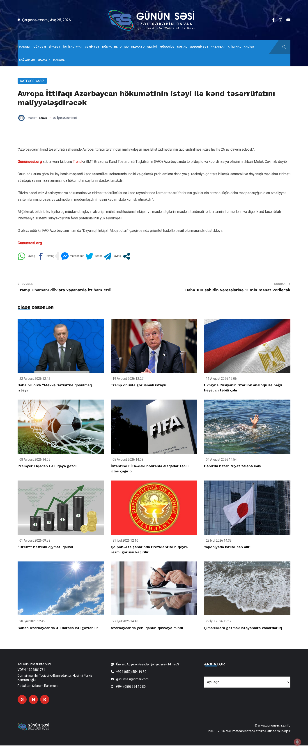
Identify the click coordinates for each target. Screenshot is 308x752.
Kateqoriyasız (32, 81)
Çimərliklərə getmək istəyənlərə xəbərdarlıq (243, 628)
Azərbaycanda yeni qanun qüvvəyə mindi (147, 628)
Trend (77, 161)
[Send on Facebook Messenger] (72, 256)
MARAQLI (59, 59)
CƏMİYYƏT (92, 46)
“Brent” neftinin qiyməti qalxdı (45, 547)
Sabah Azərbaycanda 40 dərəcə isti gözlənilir (58, 628)
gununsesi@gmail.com (132, 679)
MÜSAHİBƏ (167, 46)
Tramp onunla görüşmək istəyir (138, 385)
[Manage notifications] (297, 742)
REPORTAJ (121, 46)
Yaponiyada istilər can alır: (227, 547)
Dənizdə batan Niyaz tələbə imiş (232, 466)
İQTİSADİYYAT (72, 46)
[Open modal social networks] (127, 256)
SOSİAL (182, 46)
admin (43, 118)
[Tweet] (93, 256)
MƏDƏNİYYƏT (199, 46)
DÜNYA (107, 46)
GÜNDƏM (39, 46)
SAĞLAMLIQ (27, 59)
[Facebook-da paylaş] (45, 256)
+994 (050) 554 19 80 (131, 672)
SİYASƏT (54, 46)
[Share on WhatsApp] (26, 256)
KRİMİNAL (234, 46)
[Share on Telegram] (112, 256)
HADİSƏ (249, 46)
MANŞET (25, 46)
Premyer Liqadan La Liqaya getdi (47, 466)
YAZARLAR (218, 46)
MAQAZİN (44, 59)
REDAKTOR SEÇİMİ (144, 46)
